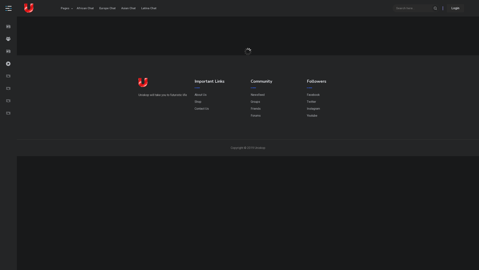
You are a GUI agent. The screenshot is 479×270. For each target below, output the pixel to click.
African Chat (85, 8)
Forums (256, 115)
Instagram (313, 108)
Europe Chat (107, 8)
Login (455, 8)
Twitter (311, 102)
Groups (255, 102)
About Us (201, 95)
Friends (256, 108)
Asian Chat (128, 8)
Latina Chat (148, 8)
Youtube (312, 115)
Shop (198, 102)
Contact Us (202, 108)
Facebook (313, 95)
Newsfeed (258, 95)
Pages (65, 8)
